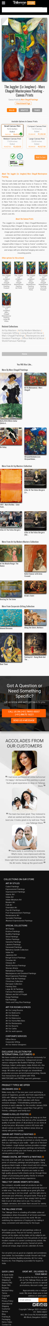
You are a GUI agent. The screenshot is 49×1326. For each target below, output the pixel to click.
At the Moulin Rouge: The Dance (9, 564)
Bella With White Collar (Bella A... (8, 422)
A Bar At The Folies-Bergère (10, 530)
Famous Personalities (15, 992)
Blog (4, 1314)
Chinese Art (10, 963)
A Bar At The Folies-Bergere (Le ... (34, 491)
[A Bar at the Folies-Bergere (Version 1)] (35, 520)
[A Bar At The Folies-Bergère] (11, 519)
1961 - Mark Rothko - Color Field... (10, 505)
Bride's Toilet (29, 595)
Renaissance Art (12, 915)
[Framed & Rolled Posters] (30, 1114)
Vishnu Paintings (12, 939)
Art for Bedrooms (13, 1013)
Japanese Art (11, 955)
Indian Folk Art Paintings (16, 979)
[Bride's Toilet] (35, 586)
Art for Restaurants (14, 1023)
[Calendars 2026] (19, 1089)
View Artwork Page (23, 103)
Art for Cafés (11, 1029)
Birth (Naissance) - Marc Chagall (33, 388)
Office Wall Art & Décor (33, 338)
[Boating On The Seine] (11, 588)
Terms (4, 1293)
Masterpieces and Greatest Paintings (21, 973)
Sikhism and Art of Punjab (16, 994)
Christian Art (11, 960)
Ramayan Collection (14, 984)
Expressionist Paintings (15, 889)
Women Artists (12, 968)
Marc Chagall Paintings (13, 335)
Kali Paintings (11, 1000)
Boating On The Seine (8, 599)
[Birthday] (11, 436)
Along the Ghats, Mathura (33, 627)
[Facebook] (38, 1305)
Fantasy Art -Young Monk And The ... (34, 658)
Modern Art (10, 902)
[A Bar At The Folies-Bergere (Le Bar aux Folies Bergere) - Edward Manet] (35, 478)
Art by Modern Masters (29, 330)
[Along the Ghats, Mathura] (35, 617)
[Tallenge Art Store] (24, 3)
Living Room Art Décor (32, 333)
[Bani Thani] (11, 647)
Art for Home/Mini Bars (15, 1021)
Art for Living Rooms (14, 1010)
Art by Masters (9, 330)
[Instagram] (41, 1305)
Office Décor (11, 1039)
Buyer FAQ (6, 1285)
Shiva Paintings (12, 937)
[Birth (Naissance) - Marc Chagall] (35, 379)
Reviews (5, 1288)
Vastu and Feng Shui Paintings (18, 1002)
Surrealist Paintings (13, 918)
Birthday (3, 447)
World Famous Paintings (14, 341)
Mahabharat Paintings (14, 971)
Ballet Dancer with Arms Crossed (33, 575)
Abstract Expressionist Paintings (19, 921)
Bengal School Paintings (16, 958)
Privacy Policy (7, 1301)
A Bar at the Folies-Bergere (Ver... (34, 533)
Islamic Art (10, 894)
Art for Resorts (12, 1026)
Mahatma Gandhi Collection (17, 950)
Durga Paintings (12, 997)
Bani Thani (4, 664)
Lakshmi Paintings (13, 944)
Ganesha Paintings (13, 942)
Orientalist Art (11, 907)
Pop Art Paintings (13, 910)
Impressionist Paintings (15, 892)
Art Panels (10, 929)
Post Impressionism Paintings (18, 913)
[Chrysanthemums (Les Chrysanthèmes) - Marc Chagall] (35, 441)
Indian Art (10, 897)
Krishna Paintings (13, 931)
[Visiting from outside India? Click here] (34, 1054)
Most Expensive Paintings (16, 976)
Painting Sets (11, 986)
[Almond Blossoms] (11, 617)
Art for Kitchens (12, 1015)
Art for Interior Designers (16, 1045)
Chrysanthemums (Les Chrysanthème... (32, 458)
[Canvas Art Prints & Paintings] (35, 1134)
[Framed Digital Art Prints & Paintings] (43, 1157)
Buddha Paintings (13, 934)
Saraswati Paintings (14, 947)
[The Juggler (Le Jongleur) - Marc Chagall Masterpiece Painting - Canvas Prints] (24, 49)
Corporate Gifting (10, 333)
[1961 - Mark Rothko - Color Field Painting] (11, 485)
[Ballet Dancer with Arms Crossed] (35, 558)
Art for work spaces (14, 1031)
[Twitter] (34, 1305)
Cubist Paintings (12, 886)
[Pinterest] (45, 1305)
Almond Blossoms (6, 628)
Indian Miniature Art (14, 900)
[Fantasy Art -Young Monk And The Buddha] (35, 644)
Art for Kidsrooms (13, 1018)
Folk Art (9, 905)
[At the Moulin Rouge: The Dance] (11, 553)
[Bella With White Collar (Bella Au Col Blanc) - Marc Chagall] (11, 396)
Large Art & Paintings (14, 989)
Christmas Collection (14, 981)
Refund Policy (7, 1290)
